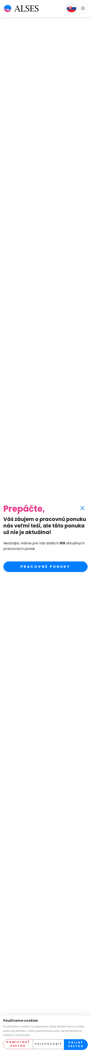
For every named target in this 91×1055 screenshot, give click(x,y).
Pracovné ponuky (45, 566)
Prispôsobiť (48, 1044)
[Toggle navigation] (83, 8)
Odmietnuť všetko (18, 1044)
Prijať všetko (76, 1044)
